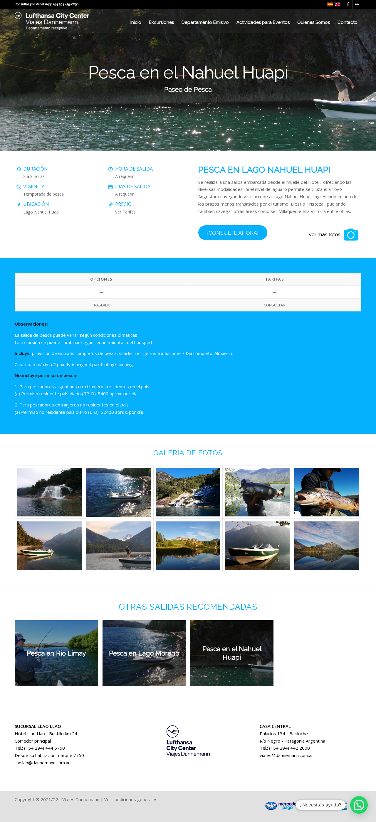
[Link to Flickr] (356, 4)
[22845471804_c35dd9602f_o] (49, 492)
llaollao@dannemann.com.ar (42, 763)
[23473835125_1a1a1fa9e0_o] (326, 545)
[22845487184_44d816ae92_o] (118, 492)
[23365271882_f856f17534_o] (326, 492)
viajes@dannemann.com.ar (286, 755)
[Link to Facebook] (348, 4)
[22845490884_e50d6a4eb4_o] (188, 492)
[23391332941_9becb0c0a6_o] (118, 545)
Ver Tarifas (125, 212)
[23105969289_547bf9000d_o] (257, 492)
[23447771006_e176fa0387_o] (188, 545)
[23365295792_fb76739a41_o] (49, 545)
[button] (359, 805)
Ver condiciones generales (130, 799)
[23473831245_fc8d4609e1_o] (257, 545)
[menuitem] (136, 22)
